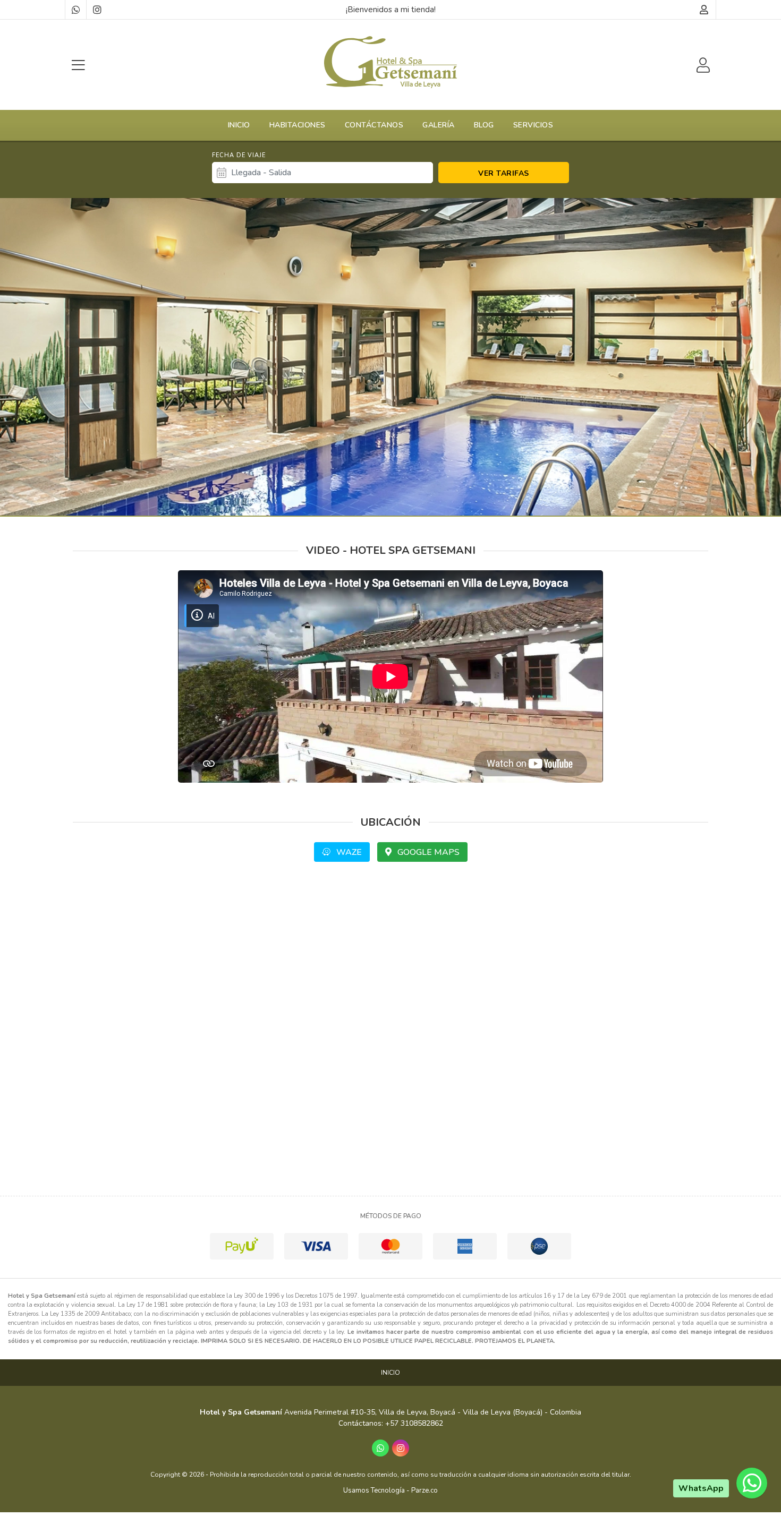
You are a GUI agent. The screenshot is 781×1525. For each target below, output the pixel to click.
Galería (438, 125)
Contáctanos (374, 125)
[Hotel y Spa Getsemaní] (390, 62)
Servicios (533, 125)
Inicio (239, 125)
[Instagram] (96, 9)
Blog (484, 125)
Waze (348, 852)
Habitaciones (297, 125)
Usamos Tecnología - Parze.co (390, 1490)
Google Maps (427, 852)
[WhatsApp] (75, 9)
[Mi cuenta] (704, 9)
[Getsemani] (390, 357)
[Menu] (78, 65)
